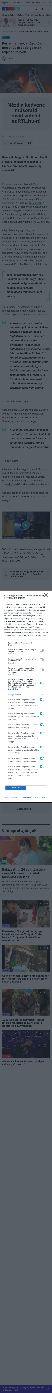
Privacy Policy (41, 797)
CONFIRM (16, 788)
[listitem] (26, 644)
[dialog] (26, 697)
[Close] (46, 595)
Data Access (26, 797)
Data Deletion (11, 797)
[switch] (42, 650)
